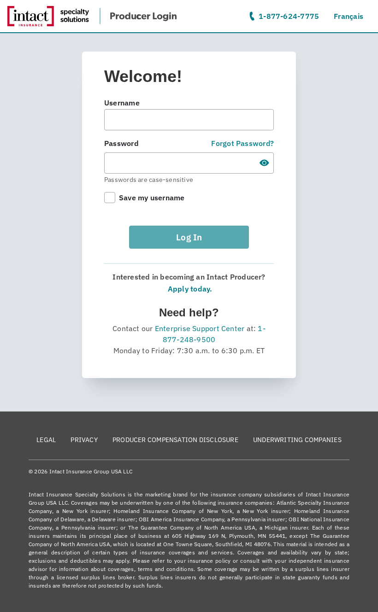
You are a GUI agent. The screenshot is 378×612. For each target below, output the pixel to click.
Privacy (84, 440)
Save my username (152, 197)
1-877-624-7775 (289, 16)
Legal (46, 440)
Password (121, 143)
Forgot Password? (242, 143)
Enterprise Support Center (200, 328)
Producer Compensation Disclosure (175, 440)
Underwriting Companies (297, 440)
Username (122, 102)
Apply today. (189, 288)
